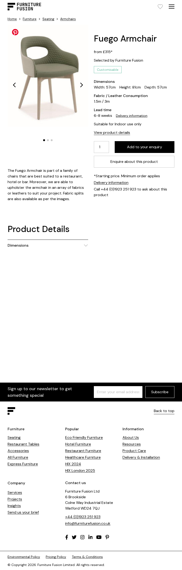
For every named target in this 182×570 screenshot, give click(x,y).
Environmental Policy (24, 557)
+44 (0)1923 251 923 (82, 516)
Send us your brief (23, 512)
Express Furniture (23, 463)
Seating (48, 19)
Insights (14, 505)
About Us (131, 437)
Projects (15, 499)
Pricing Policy (56, 557)
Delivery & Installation (141, 457)
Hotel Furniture (78, 444)
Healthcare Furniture (83, 457)
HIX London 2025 (80, 470)
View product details (112, 132)
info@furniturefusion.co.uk (87, 523)
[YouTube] (99, 537)
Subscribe (159, 391)
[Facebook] (66, 537)
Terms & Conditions (87, 557)
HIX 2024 (73, 463)
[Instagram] (82, 537)
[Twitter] (74, 537)
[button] (14, 85)
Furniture (29, 19)
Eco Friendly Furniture (84, 437)
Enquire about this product (134, 161)
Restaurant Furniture (83, 450)
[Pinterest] (107, 537)
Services (15, 492)
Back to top (164, 410)
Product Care (134, 450)
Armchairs (68, 19)
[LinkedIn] (90, 537)
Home (12, 19)
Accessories (18, 450)
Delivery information (131, 116)
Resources (132, 444)
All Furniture (18, 457)
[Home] (24, 6)
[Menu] (171, 6)
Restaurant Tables (23, 444)
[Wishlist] (160, 6)
